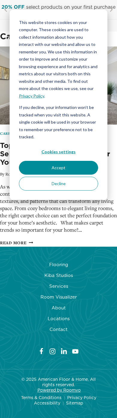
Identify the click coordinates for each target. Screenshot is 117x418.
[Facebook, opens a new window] (41, 351)
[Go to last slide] (6, 9)
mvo (76, 390)
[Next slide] (111, 9)
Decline (59, 183)
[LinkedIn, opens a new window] (64, 351)
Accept (58, 167)
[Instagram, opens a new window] (52, 351)
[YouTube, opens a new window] (75, 351)
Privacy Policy (31, 95)
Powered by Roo (55, 390)
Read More (16, 242)
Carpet (8, 133)
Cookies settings (58, 151)
